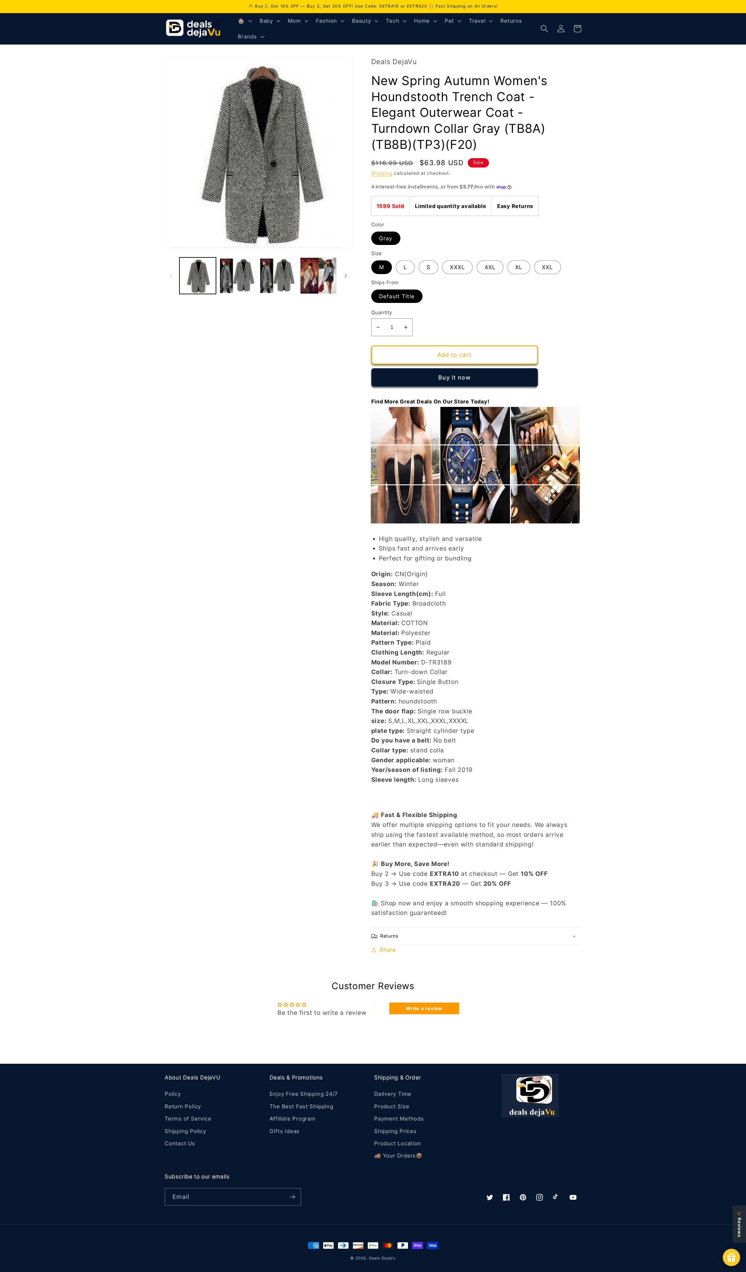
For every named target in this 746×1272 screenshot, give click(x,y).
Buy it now (454, 377)
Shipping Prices (395, 1131)
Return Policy (183, 1106)
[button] (244, 21)
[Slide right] (345, 275)
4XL (490, 267)
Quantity (381, 312)
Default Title (397, 296)
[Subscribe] (292, 1197)
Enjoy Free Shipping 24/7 (304, 1094)
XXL (547, 267)
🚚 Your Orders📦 (398, 1155)
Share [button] (388, 949)
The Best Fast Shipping (301, 1106)
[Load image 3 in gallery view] (278, 275)
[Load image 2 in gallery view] (238, 275)
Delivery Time (392, 1094)
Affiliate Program (293, 1118)
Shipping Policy (185, 1131)
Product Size (391, 1106)
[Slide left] (171, 275)
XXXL (457, 267)
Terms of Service (188, 1118)
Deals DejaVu (382, 1258)
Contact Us (180, 1143)
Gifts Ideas (285, 1131)
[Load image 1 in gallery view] (198, 275)
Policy (173, 1094)
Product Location (397, 1143)
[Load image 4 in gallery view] (318, 275)
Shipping (382, 173)
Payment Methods (399, 1118)
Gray (386, 238)
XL (518, 267)
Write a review (424, 1008)
